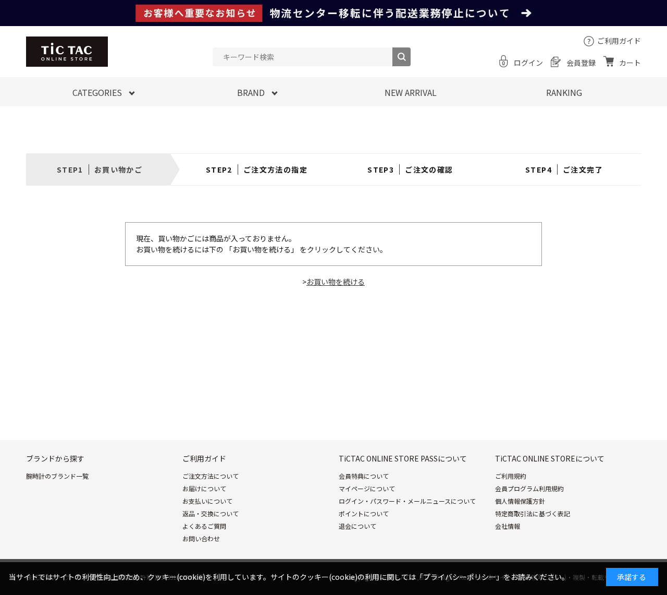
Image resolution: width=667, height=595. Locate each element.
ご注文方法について (210, 475)
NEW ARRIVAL (411, 92)
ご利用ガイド (619, 40)
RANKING (564, 92)
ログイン (528, 62)
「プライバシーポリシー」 (459, 577)
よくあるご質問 (204, 525)
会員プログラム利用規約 (529, 488)
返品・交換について (210, 513)
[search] (401, 56)
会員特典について (364, 475)
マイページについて (367, 488)
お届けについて (204, 488)
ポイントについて (364, 513)
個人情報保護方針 (520, 500)
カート (630, 62)
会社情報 (507, 525)
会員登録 (581, 62)
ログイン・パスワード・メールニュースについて (407, 500)
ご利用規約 (510, 475)
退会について (357, 525)
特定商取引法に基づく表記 (532, 513)
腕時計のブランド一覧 (57, 475)
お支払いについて (207, 500)
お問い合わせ (201, 538)
